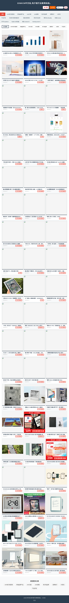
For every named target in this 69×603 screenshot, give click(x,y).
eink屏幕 (36, 14)
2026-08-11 (27, 409)
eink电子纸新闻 (10, 14)
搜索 (66, 7)
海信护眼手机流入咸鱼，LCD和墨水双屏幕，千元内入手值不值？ (39, 189)
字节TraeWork (4, 21)
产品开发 (3, 18)
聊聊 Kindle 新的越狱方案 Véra (54, 380)
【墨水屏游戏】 (26, 18)
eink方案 (29, 14)
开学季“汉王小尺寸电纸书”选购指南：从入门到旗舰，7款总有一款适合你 (19, 80)
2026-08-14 (27, 300)
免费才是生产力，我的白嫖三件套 (10, 271)
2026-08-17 (27, 82)
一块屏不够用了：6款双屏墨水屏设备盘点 (56, 80)
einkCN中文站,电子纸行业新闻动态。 (34, 3)
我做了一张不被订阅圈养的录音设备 (55, 489)
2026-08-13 (49, 354)
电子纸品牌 (44, 14)
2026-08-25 (5, 55)
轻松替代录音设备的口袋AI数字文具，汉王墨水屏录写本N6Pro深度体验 (41, 489)
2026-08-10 (27, 518)
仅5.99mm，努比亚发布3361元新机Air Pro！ (14, 135)
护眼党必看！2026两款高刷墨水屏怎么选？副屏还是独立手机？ (17, 461)
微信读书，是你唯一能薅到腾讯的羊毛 (11, 216)
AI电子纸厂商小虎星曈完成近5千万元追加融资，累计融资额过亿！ (40, 162)
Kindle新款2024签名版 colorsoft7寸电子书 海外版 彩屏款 (39, 516)
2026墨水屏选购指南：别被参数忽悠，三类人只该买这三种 (38, 461)
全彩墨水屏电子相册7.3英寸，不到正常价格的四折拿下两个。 (17, 434)
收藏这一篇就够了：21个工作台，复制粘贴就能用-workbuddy (40, 135)
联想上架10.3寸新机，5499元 (53, 216)
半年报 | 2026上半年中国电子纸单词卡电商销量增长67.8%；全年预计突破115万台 (43, 53)
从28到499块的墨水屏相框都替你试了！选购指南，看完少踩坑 (17, 516)
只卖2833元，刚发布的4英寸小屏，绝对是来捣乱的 (36, 243)
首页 (3, 14)
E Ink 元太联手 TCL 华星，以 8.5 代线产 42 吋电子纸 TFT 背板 (39, 570)
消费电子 (52, 14)
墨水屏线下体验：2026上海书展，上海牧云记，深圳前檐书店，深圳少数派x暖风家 (43, 352)
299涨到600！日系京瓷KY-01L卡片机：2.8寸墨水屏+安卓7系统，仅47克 (41, 216)
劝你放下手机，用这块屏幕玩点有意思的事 (12, 380)
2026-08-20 (27, 55)
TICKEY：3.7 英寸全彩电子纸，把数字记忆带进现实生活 (16, 352)
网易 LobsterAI (25, 21)
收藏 (47, 7)
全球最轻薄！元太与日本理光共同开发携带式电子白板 (15, 570)
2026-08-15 (27, 191)
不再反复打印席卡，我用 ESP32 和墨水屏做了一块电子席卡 (16, 162)
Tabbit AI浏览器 (15, 21)
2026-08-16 (27, 109)
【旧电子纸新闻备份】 (14, 18)
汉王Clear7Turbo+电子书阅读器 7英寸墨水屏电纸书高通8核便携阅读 (41, 434)
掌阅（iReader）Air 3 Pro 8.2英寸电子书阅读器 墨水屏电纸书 (40, 325)
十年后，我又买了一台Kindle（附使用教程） (13, 325)
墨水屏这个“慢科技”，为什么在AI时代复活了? (35, 271)
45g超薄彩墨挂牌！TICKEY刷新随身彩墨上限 (57, 189)
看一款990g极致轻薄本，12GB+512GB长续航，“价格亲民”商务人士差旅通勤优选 (43, 107)
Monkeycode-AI (36, 21)
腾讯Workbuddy (48, 18)
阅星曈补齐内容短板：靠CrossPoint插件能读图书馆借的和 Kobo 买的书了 (21, 107)
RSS (53, 7)
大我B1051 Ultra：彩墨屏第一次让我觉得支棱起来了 (15, 298)
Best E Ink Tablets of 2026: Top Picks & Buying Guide (17, 543)
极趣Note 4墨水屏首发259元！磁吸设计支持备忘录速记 (38, 407)
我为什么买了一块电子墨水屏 (31, 380)
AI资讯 (59, 14)
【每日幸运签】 (37, 18)
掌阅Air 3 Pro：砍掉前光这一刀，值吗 (56, 325)
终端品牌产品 (20, 14)
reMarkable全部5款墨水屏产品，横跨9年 (13, 489)
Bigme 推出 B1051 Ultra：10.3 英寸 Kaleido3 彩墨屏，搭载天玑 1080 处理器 (43, 80)
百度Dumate (58, 18)
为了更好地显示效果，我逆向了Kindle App (13, 407)
